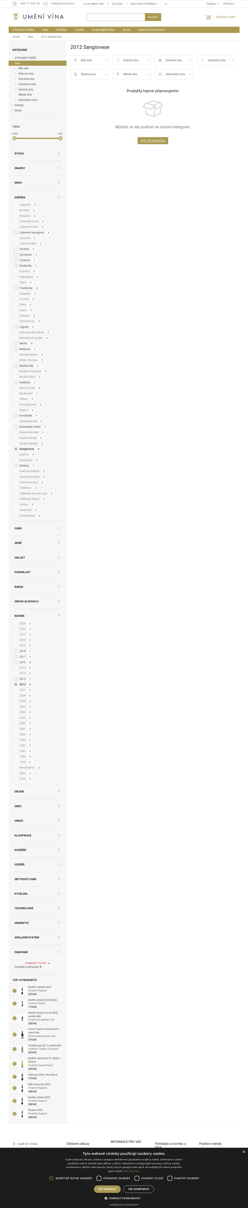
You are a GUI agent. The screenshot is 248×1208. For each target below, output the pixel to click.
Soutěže (117, 3)
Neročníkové (29, 767)
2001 (25, 728)
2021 (25, 634)
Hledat (153, 17)
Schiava (26, 465)
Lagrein (26, 326)
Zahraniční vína (27, 99)
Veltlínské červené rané (35, 493)
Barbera (27, 210)
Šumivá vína (25, 89)
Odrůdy (19, 105)
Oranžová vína (27, 84)
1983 (25, 751)
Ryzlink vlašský (31, 443)
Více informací (132, 1171)
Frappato (27, 293)
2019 (25, 645)
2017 (25, 656)
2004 (25, 712)
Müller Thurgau (31, 360)
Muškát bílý (29, 365)
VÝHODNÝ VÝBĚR (25, 57)
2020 (25, 640)
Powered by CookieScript (124, 1204)
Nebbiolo (27, 382)
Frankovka (28, 288)
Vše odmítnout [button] (138, 1189)
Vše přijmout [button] (107, 1189)
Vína (17, 63)
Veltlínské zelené (32, 499)
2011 (25, 689)
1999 (25, 739)
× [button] (243, 1152)
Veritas (26, 504)
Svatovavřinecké (32, 471)
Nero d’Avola (29, 387)
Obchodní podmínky (143, 3)
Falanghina (28, 276)
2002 (25, 723)
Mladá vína (25, 94)
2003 (25, 717)
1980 (25, 756)
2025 (25, 778)
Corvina (26, 249)
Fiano (25, 282)
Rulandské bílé (30, 421)
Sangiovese (29, 448)
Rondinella (28, 415)
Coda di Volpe (30, 243)
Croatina (27, 260)
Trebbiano (28, 487)
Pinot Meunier (30, 404)
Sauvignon (28, 460)
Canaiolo (27, 238)
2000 (25, 734)
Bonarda (27, 215)
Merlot (26, 343)
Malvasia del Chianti (34, 332)
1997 (25, 745)
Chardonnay (29, 321)
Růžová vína (25, 73)
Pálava (26, 398)
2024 (25, 773)
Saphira (26, 454)
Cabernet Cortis (31, 221)
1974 (25, 762)
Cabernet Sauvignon (34, 232)
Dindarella (28, 265)
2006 (25, 706)
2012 (25, 684)
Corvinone (28, 254)
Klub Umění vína (93, 3)
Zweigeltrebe (29, 515)
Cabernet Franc (31, 226)
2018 (25, 651)
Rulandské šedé (31, 432)
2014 (25, 673)
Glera (25, 304)
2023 (25, 623)
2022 (25, 628)
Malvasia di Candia (33, 337)
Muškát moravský (32, 371)
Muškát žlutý (29, 376)
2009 (25, 695)
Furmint (26, 299)
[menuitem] (23, 30)
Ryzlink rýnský (30, 437)
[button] (124, 1198)
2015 (25, 667)
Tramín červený (31, 482)
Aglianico (27, 204)
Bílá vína (23, 68)
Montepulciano (31, 354)
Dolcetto (27, 271)
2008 (25, 701)
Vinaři (18, 110)
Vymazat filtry (35, 963)
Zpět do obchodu (153, 140)
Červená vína (26, 78)
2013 (25, 678)
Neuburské (28, 393)
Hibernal (27, 315)
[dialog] (124, 1178)
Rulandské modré (32, 426)
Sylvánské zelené (32, 476)
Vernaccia (28, 509)
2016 (25, 662)
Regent (26, 410)
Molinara (27, 349)
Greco (25, 310)
